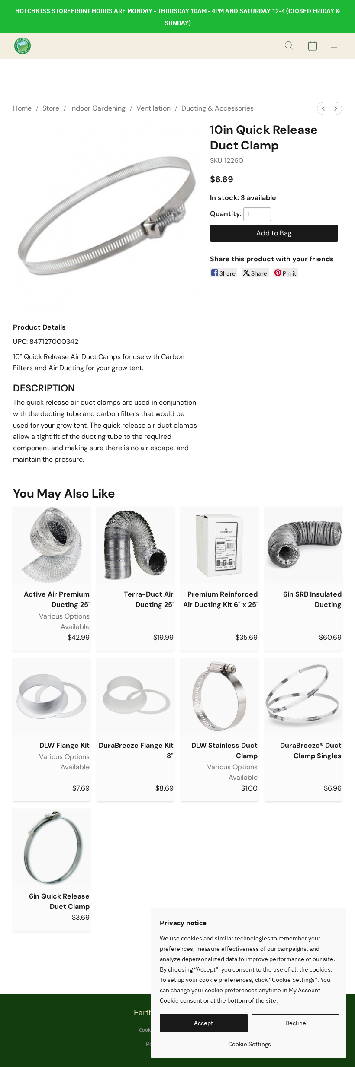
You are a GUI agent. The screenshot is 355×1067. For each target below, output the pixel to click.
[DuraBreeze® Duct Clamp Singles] (303, 696)
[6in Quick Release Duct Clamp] (51, 847)
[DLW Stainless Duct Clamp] (219, 696)
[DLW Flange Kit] (51, 696)
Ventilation (153, 108)
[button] (22, 45)
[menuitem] (323, 108)
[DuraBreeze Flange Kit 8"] (135, 696)
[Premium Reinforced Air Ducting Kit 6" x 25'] (219, 545)
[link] (249, 1040)
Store (50, 108)
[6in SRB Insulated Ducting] (303, 545)
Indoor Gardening (98, 108)
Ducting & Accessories (217, 108)
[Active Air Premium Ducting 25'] (51, 545)
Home (22, 108)
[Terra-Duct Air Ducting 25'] (135, 545)
